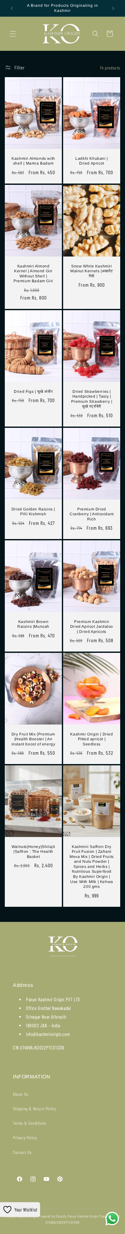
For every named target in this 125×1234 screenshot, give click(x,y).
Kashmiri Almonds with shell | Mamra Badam (33, 161)
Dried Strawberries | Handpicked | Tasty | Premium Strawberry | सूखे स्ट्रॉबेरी (92, 399)
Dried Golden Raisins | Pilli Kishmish (33, 511)
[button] (13, 34)
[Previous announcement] (12, 8)
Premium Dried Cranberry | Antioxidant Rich (92, 514)
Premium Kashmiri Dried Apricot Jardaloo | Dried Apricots (91, 626)
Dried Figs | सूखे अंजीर (33, 391)
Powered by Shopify (53, 1216)
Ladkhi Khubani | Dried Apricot (91, 161)
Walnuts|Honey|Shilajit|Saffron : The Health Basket (33, 851)
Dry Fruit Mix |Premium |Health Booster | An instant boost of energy (33, 739)
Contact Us (22, 1152)
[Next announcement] (113, 8)
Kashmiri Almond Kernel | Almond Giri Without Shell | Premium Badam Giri (33, 273)
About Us (20, 1094)
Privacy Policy (25, 1137)
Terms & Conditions (29, 1123)
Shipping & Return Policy (34, 1108)
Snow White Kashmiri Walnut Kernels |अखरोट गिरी (91, 271)
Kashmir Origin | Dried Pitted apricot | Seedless (91, 739)
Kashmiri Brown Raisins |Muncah (33, 624)
